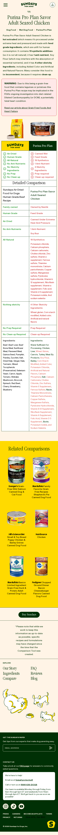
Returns (18, 817)
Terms (49, 814)
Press (6, 814)
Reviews (36, 674)
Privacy (6, 817)
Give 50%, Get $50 (35, 817)
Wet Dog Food (26, 30)
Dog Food (11, 30)
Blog (34, 679)
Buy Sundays (29, 614)
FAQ (34, 668)
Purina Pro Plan (44, 30)
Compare (9, 679)
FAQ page (24, 766)
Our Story (10, 668)
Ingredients (11, 674)
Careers (16, 814)
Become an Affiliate (33, 814)
